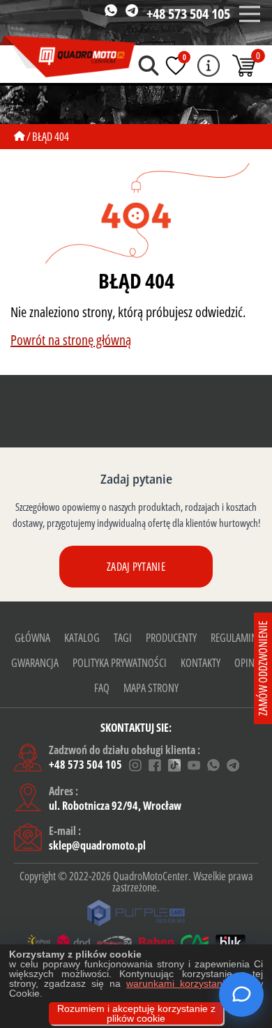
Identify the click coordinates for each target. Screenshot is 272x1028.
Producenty (171, 637)
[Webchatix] (241, 994)
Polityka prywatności (120, 662)
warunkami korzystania (178, 983)
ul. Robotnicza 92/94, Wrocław (115, 805)
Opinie (248, 662)
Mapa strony (151, 688)
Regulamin (234, 637)
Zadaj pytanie (136, 566)
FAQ (101, 688)
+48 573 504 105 (188, 14)
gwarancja (35, 662)
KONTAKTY (200, 662)
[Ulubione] (176, 65)
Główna (32, 637)
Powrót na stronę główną (70, 339)
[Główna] (19, 136)
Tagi (123, 637)
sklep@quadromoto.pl (97, 845)
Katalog (82, 637)
